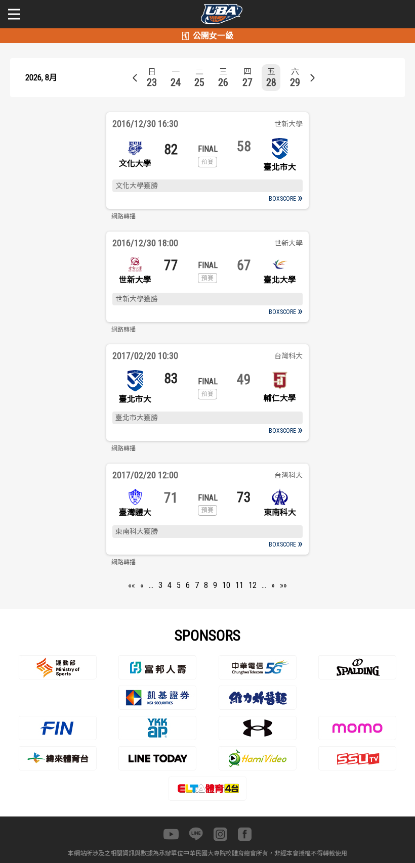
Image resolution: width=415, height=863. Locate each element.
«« (131, 585)
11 (239, 585)
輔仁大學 (280, 398)
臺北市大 (280, 167)
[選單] (14, 14)
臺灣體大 (135, 512)
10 (226, 585)
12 (252, 585)
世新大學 (135, 280)
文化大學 (135, 163)
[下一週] (312, 77)
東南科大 (280, 512)
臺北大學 (280, 280)
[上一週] (135, 77)
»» (283, 585)
